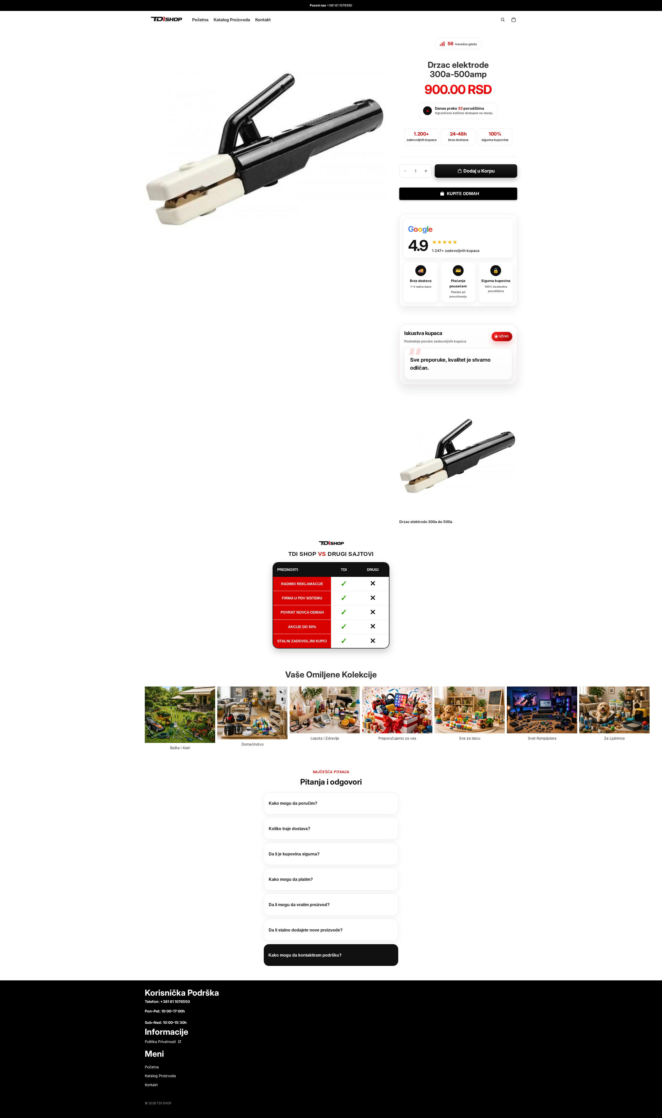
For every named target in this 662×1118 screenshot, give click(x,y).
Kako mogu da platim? (291, 879)
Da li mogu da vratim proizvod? (299, 905)
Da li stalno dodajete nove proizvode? (306, 930)
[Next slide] (511, 718)
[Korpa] (513, 19)
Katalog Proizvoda (160, 1076)
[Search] (502, 19)
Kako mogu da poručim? (293, 803)
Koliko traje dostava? (289, 828)
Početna (152, 1067)
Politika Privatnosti (161, 1041)
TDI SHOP (164, 1103)
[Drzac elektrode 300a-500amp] (458, 456)
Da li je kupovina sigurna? (294, 854)
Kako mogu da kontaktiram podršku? (305, 955)
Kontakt (151, 1084)
